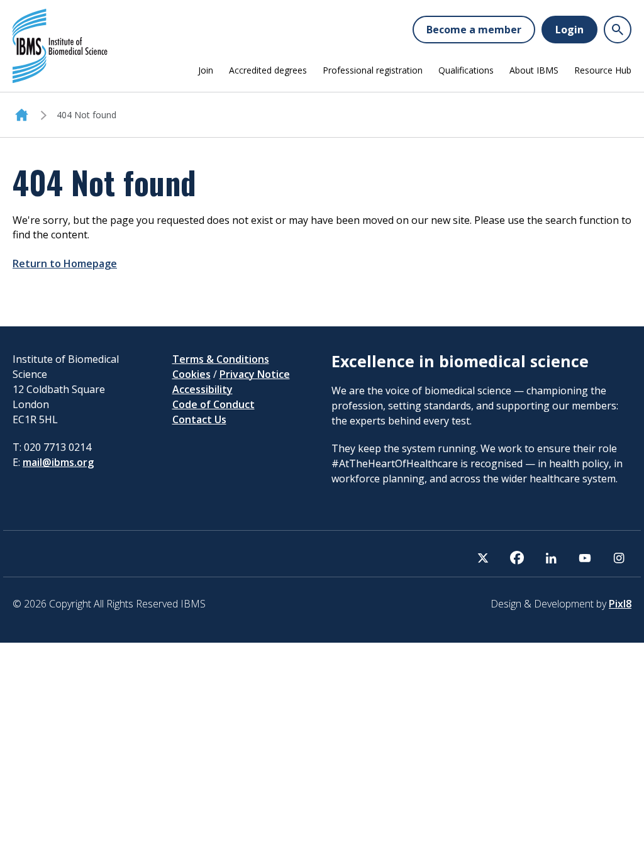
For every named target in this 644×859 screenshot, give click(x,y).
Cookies (191, 374)
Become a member (473, 29)
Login (569, 29)
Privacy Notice (254, 374)
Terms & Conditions (220, 359)
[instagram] (618, 557)
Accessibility (202, 389)
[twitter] (483, 557)
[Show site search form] (617, 29)
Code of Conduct (213, 404)
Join (205, 70)
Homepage (22, 115)
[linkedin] (551, 557)
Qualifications (466, 70)
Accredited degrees (268, 70)
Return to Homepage (65, 263)
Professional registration (373, 70)
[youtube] (584, 557)
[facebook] (517, 557)
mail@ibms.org (58, 462)
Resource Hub (602, 70)
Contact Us (199, 419)
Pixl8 (620, 604)
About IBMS (533, 70)
